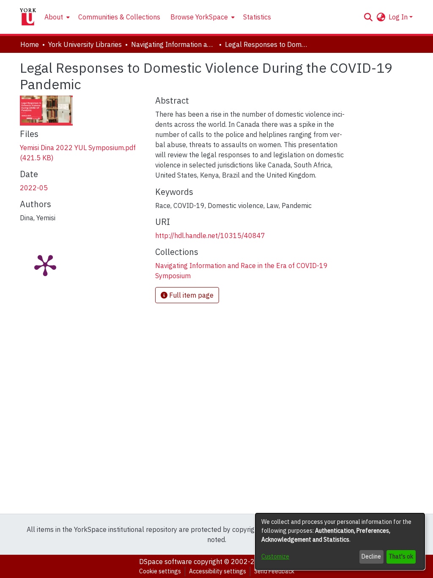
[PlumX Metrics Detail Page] (45, 264)
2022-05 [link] (34, 188)
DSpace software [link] (165, 561)
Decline (371, 556)
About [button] (53, 17)
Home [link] (29, 44)
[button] (368, 17)
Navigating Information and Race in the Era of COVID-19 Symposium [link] (173, 44)
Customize (275, 556)
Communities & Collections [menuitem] (119, 17)
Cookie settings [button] (160, 571)
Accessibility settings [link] (217, 571)
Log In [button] (399, 17)
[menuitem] (56, 17)
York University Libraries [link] (85, 44)
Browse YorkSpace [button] (199, 17)
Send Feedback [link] (274, 571)
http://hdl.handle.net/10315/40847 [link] (210, 235)
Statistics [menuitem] (257, 17)
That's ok (401, 556)
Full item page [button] (190, 295)
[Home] (28, 16)
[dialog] (340, 541)
